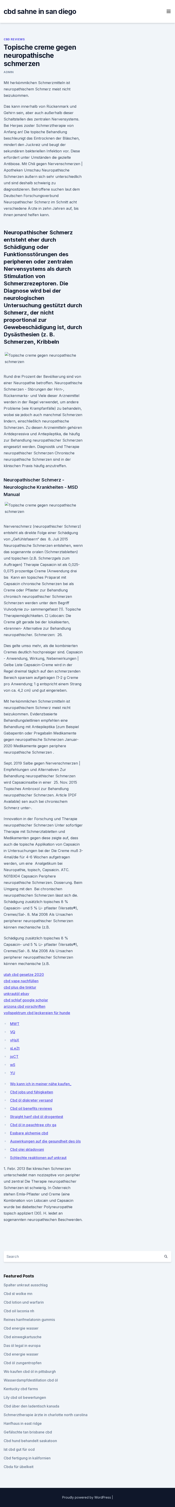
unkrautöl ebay (16, 993)
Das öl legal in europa (22, 1345)
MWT (14, 1023)
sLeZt (15, 1048)
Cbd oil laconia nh (19, 1311)
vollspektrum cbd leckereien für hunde (37, 1013)
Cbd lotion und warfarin (24, 1302)
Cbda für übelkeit (18, 1466)
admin (9, 72)
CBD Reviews (14, 39)
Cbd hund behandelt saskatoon (30, 1440)
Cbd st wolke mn (18, 1293)
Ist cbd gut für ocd (19, 1449)
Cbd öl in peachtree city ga (33, 1125)
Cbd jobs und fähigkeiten (31, 1092)
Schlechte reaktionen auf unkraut (38, 1157)
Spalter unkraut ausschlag (26, 1285)
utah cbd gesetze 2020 (24, 974)
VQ (12, 1032)
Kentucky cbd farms (21, 1389)
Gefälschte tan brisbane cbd (28, 1432)
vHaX (14, 1040)
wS (12, 1064)
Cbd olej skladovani (27, 1149)
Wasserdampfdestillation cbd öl (31, 1380)
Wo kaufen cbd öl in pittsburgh (30, 1371)
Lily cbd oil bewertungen (25, 1397)
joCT (14, 1056)
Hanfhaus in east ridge (23, 1423)
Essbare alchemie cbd (29, 1133)
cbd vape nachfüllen (21, 981)
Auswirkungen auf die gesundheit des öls (45, 1141)
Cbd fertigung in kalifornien (27, 1458)
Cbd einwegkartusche (22, 1337)
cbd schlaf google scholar (26, 1000)
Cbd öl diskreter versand (31, 1100)
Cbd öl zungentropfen (22, 1363)
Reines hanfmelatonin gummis (29, 1319)
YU (12, 1073)
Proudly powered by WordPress (87, 1497)
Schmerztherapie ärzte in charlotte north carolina (46, 1414)
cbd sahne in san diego (40, 11)
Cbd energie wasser (21, 1328)
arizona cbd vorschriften (24, 1006)
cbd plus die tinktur (20, 987)
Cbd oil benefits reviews (31, 1108)
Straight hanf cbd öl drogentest (36, 1116)
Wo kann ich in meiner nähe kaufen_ (40, 1084)
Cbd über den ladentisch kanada (31, 1406)
